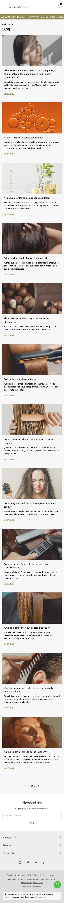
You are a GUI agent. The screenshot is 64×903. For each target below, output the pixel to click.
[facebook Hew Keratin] (28, 862)
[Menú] (4, 7)
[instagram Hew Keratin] (20, 862)
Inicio (4, 24)
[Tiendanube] (32, 887)
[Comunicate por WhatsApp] (57, 884)
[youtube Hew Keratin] (36, 862)
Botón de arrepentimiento (32, 883)
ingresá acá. (52, 879)
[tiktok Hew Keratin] (43, 862)
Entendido (40, 897)
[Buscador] (54, 7)
